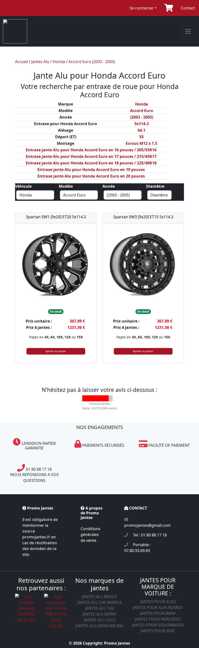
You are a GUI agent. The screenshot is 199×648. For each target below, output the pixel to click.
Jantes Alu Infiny (99, 614)
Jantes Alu (40, 61)
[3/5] (97, 398)
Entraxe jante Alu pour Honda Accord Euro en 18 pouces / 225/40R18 (91, 163)
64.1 (141, 130)
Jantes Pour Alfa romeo (158, 607)
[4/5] (103, 398)
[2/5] (91, 398)
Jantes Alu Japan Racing (99, 625)
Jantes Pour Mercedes (158, 619)
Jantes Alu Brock (99, 596)
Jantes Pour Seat (158, 630)
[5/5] (110, 398)
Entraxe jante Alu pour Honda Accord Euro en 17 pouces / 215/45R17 (91, 156)
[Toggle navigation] (188, 31)
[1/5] (85, 398)
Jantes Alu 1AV (99, 608)
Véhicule (23, 186)
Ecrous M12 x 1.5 (141, 143)
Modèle (66, 186)
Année (108, 186)
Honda (59, 61)
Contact (188, 8)
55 (141, 136)
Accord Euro (141, 110)
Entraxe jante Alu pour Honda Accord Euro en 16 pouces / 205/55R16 (91, 150)
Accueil (21, 61)
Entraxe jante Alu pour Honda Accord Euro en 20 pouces (91, 176)
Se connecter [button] (142, 8)
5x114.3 (141, 123)
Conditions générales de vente (90, 534)
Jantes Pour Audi (157, 601)
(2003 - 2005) (141, 117)
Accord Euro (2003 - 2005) (91, 61)
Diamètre (155, 186)
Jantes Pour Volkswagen (158, 625)
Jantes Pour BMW (157, 613)
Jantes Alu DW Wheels (99, 602)
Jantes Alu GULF (100, 620)
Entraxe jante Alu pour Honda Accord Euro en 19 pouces (91, 169)
